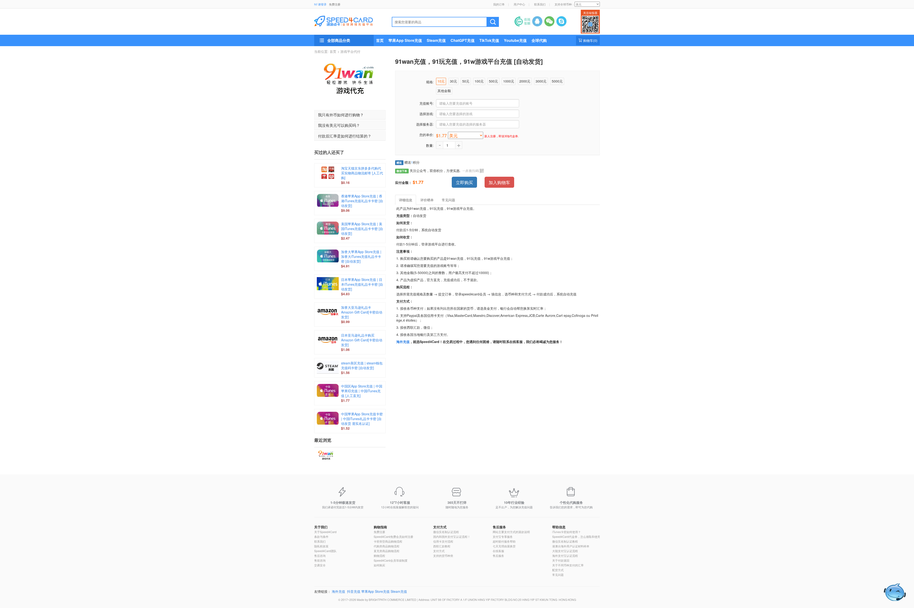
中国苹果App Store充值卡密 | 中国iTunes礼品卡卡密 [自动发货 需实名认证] (362, 419)
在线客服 (498, 551)
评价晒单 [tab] (427, 199)
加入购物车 (499, 182)
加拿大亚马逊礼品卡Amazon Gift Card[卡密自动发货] (361, 312)
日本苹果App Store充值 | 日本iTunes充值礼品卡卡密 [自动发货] (362, 284)
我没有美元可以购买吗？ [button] (339, 125)
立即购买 (464, 182)
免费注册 (334, 4)
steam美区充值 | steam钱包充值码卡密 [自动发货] (361, 365)
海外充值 (403, 341)
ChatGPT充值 (463, 40)
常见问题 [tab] (448, 199)
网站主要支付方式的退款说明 (511, 532)
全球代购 (539, 40)
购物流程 (379, 556)
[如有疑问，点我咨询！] (895, 592)
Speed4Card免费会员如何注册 (393, 536)
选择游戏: (426, 113)
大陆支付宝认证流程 (565, 551)
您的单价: (426, 134)
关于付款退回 (560, 560)
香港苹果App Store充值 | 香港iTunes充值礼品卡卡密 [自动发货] (362, 201)
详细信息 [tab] (405, 199)
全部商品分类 (338, 40)
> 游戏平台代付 (349, 51)
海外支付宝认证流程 (565, 556)
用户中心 (519, 4)
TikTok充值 (489, 40)
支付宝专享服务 (503, 536)
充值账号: (426, 103)
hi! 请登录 (320, 4)
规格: (430, 81)
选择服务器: (425, 124)
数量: (430, 145)
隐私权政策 (321, 546)
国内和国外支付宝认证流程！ (451, 536)
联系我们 (540, 4)
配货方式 (558, 570)
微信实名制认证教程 (565, 541)
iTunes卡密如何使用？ (566, 532)
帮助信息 (559, 527)
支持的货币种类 (443, 556)
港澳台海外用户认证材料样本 (570, 546)
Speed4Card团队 (325, 551)
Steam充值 (436, 40)
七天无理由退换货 (504, 546)
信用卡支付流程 (443, 541)
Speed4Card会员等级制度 (390, 560)
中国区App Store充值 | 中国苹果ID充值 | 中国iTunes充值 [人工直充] (361, 391)
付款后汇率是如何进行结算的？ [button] (344, 136)
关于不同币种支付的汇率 (568, 565)
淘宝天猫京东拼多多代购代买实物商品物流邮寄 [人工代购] (362, 173)
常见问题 (558, 575)
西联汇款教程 (441, 546)
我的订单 (499, 4)
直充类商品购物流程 (386, 551)
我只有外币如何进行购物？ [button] (341, 115)
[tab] (349, 114)
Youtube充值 (515, 40)
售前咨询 (320, 560)
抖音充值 (353, 591)
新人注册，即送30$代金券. (501, 136)
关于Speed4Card (325, 532)
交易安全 (320, 565)
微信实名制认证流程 (446, 532)
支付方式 (440, 527)
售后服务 (499, 527)
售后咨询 (320, 556)
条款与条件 (321, 536)
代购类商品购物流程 (386, 546)
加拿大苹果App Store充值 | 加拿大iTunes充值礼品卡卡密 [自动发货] (361, 256)
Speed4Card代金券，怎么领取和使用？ (577, 536)
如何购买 (379, 565)
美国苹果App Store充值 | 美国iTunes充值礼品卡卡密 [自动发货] (362, 228)
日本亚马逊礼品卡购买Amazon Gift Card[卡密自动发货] (361, 340)
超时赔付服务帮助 (504, 541)
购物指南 (380, 527)
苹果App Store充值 (405, 40)
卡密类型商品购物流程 (388, 541)
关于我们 (321, 527)
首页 (380, 40)
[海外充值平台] (347, 20)
